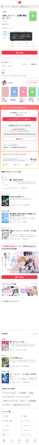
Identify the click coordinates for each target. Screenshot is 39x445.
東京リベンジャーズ (9, 401)
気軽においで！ (8, 31)
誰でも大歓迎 (7, 33)
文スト (23, 401)
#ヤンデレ (18, 246)
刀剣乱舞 (22, 393)
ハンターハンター (23, 397)
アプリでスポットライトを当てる (19, 119)
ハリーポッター (8, 397)
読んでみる (19, 277)
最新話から (34, 64)
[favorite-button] (13, 43)
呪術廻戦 (32, 401)
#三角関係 (5, 246)
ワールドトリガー (9, 393)
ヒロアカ (6, 405)
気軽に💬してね (18, 31)
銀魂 (30, 393)
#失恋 (12, 246)
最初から (25, 64)
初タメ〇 (27, 31)
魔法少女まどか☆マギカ (21, 405)
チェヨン (4, 21)
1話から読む (19, 53)
